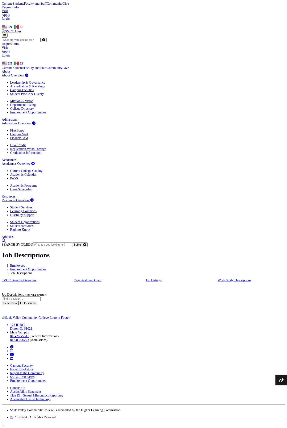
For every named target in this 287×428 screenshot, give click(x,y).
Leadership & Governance (27, 82)
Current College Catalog (26, 171)
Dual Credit (18, 145)
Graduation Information (25, 152)
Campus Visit (19, 134)
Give (65, 3)
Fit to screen (28, 303)
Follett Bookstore (21, 369)
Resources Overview (16, 200)
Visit (5, 11)
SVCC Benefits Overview (19, 280)
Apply (6, 15)
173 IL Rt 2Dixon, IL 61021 (21, 326)
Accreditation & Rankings (27, 86)
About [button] (6, 71)
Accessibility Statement (25, 391)
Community (54, 3)
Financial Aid (19, 138)
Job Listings (154, 280)
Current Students (13, 3)
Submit (78, 244)
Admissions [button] (9, 119)
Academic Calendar (23, 174)
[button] (4, 240)
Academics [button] (9, 160)
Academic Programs (23, 185)
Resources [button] (8, 196)
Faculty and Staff (35, 3)
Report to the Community (27, 373)
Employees (17, 265)
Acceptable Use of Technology (30, 399)
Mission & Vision (21, 101)
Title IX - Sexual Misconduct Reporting (36, 395)
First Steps (17, 130)
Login (6, 18)
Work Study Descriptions (234, 280)
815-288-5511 (19, 336)
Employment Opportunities (28, 112)
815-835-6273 (19, 340)
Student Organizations (24, 222)
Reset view (10, 303)
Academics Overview (16, 163)
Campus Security (21, 365)
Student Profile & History (27, 94)
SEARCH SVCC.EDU (17, 244)
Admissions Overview (17, 123)
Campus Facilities (22, 90)
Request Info (10, 7)
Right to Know (20, 229)
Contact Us (17, 388)
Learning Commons (23, 211)
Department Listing (23, 105)
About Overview (13, 75)
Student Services (21, 207)
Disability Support (22, 215)
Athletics (8, 236)
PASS (14, 178)
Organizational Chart (87, 280)
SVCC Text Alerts (22, 377)
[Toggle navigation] (5, 35)
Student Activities (21, 226)
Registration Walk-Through (28, 149)
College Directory (22, 108)
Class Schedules (21, 189)
